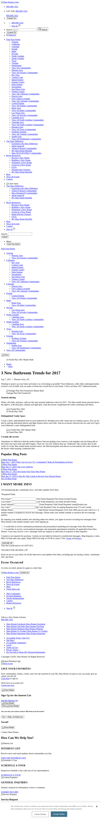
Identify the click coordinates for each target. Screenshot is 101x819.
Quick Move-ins (13, 589)
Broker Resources (13, 603)
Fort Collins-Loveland (21, 99)
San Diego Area (18, 89)
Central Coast (17, 77)
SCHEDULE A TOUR (11, 775)
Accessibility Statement (16, 643)
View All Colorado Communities (25, 101)
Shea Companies (13, 593)
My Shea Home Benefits (22, 151)
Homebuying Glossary (21, 170)
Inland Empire (17, 80)
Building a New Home (21, 160)
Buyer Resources (13, 155)
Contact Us (11, 18)
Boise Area (16, 108)
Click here (5, 678)
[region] (50, 810)
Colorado (15, 46)
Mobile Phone (50, 512)
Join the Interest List (9, 700)
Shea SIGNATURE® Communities (26, 153)
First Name (39, 499)
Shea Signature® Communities (24, 193)
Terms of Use (11, 647)
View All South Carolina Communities (28, 125)
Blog (8, 174)
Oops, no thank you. (15, 717)
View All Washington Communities (26, 139)
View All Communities (21, 68)
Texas (14, 61)
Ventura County (18, 91)
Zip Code (46, 507)
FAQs (14, 167)
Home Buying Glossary (21, 214)
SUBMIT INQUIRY (10, 792)
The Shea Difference (15, 141)
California (16, 44)
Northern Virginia (19, 132)
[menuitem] (56, 144)
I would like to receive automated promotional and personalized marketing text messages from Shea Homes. (49, 526)
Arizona (15, 42)
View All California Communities (25, 94)
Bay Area (15, 75)
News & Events (12, 177)
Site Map (10, 640)
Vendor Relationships (15, 598)
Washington (16, 65)
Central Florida (18, 103)
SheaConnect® (18, 146)
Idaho (14, 51)
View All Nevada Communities (25, 115)
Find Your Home (13, 39)
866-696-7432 (12, 7)
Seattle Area (17, 136)
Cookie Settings (40, 814)
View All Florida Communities (24, 106)
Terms (68, 538)
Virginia (15, 63)
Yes (3, 717)
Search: (4, 234)
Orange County (18, 82)
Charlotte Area (18, 117)
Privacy (78, 538)
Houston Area (17, 127)
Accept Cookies (59, 814)
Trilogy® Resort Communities (24, 148)
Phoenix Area (17, 70)
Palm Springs (17, 84)
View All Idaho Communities (24, 110)
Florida (14, 49)
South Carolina (18, 58)
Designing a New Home (22, 162)
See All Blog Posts (9, 479)
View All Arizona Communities (25, 73)
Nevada (15, 54)
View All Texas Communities (24, 129)
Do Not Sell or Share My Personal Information (25, 652)
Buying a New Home (20, 158)
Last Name (38, 502)
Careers (9, 179)
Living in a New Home (21, 165)
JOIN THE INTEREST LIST (13, 758)
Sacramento (16, 87)
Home (8, 364)
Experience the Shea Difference (25, 144)
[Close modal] (8, 690)
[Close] (5, 355)
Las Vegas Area (18, 113)
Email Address (44, 504)
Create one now (7, 685)
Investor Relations (13, 596)
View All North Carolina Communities (28, 120)
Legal (8, 645)
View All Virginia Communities (25, 134)
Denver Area (17, 96)
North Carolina (18, 56)
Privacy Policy (12, 650)
